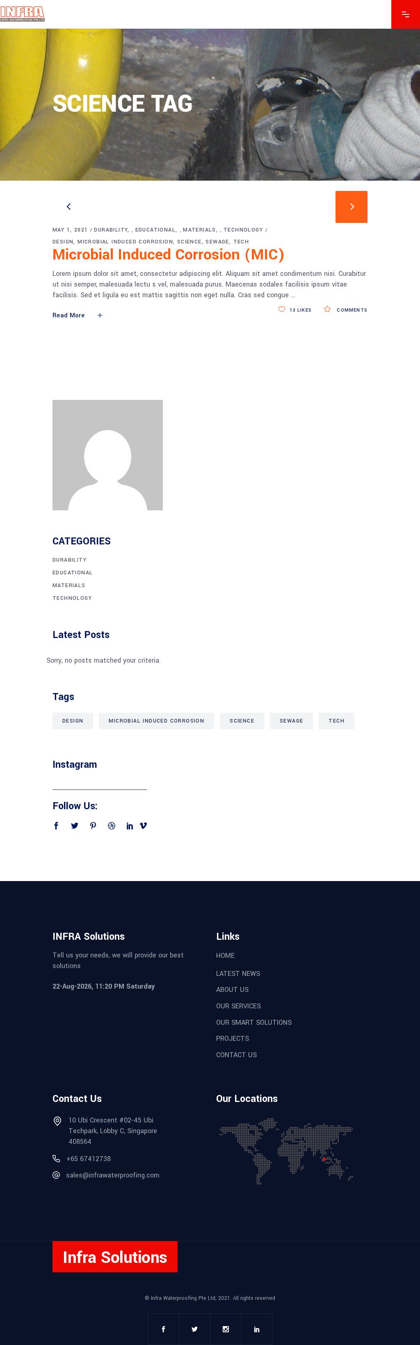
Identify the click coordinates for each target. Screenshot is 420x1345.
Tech (241, 242)
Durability (111, 230)
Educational (155, 230)
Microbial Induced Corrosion (125, 242)
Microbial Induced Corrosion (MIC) (168, 254)
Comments (351, 310)
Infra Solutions (115, 1257)
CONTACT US (236, 1055)
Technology (243, 230)
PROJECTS (232, 1038)
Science (189, 242)
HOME (225, 955)
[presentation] (68, 207)
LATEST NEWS (238, 973)
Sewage (217, 242)
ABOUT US (232, 989)
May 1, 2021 (70, 230)
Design (62, 242)
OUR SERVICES (238, 1006)
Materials (199, 230)
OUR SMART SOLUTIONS (254, 1022)
